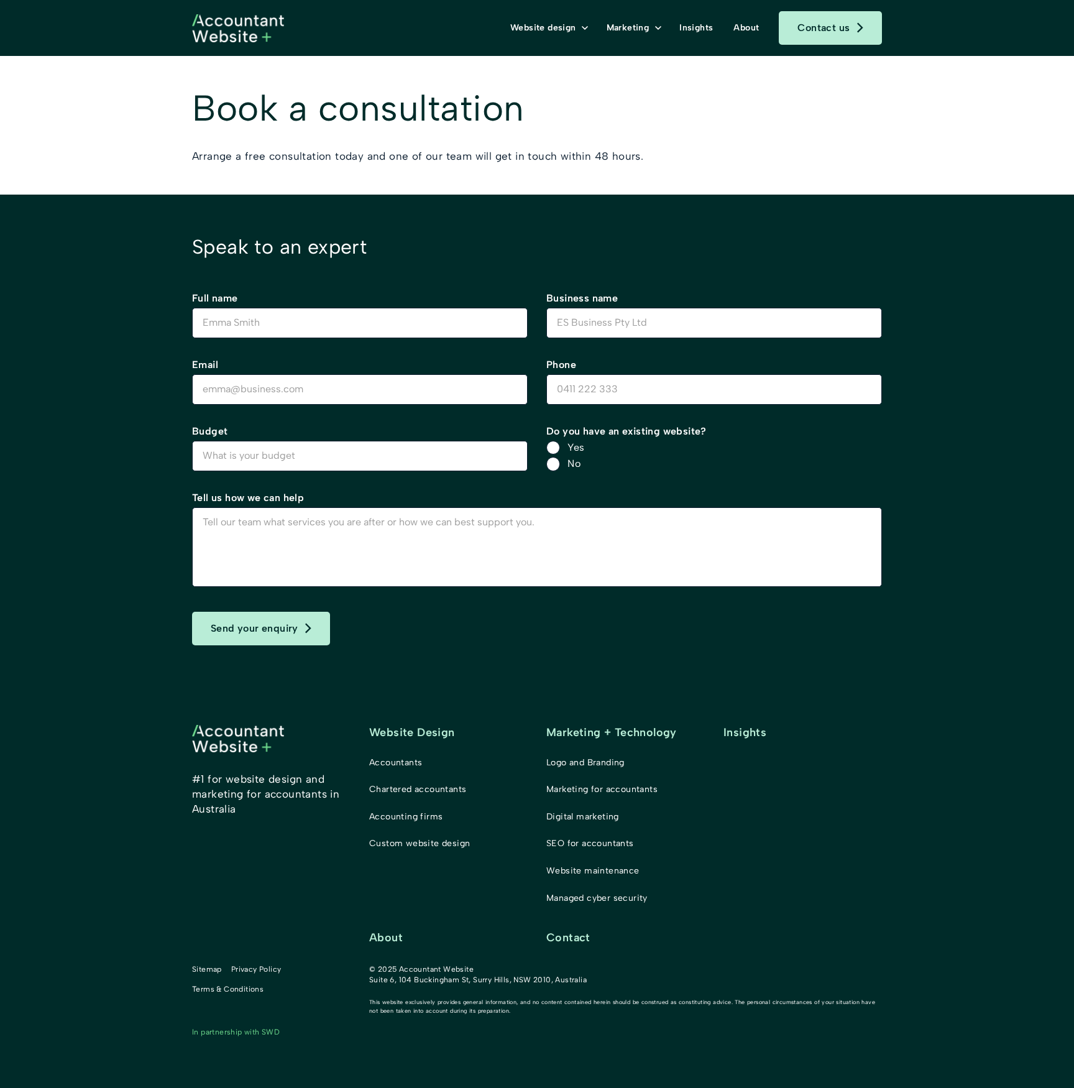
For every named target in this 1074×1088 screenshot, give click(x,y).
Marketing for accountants (602, 789)
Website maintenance (593, 870)
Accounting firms (406, 816)
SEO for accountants (590, 843)
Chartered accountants (417, 789)
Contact (568, 937)
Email (205, 365)
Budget (209, 431)
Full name (215, 298)
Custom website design (419, 843)
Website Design (412, 732)
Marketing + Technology (611, 732)
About (386, 937)
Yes (575, 447)
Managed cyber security (597, 898)
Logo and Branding (585, 762)
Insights (744, 732)
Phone (561, 365)
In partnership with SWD (236, 1032)
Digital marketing (582, 816)
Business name (582, 298)
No (574, 463)
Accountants (395, 762)
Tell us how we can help (248, 498)
